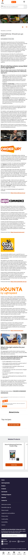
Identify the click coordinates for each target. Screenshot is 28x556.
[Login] (24, 1)
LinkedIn (6, 543)
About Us (3, 497)
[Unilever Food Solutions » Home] (13, 2)
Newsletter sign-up (6, 507)
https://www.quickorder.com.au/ (19, 281)
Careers (3, 525)
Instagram (22, 541)
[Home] (3, 553)
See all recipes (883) (14, 424)
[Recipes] (14, 553)
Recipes (3, 485)
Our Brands (4, 491)
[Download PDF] (22, 27)
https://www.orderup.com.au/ (18, 192)
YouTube (6, 541)
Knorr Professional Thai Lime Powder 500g (13, 445)
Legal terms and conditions (8, 513)
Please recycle (4, 510)
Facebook (13, 541)
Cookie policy (4, 519)
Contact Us (4, 500)
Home (3, 480)
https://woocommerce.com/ (17, 232)
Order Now (14, 464)
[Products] (8, 552)
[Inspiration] (19, 552)
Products (3, 488)
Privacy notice (4, 516)
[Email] (26, 27)
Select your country (6, 504)
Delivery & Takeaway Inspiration (13, 392)
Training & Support (6, 30)
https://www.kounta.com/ (17, 330)
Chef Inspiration (5, 482)
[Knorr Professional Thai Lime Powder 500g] (13, 455)
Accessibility (4, 522)
